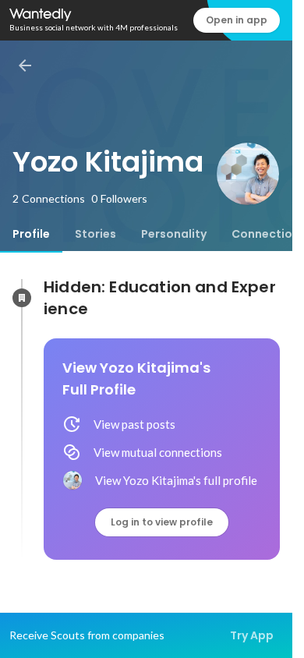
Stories (95, 234)
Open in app (236, 20)
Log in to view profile (162, 522)
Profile (31, 234)
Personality (174, 234)
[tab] (31, 234)
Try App (252, 635)
